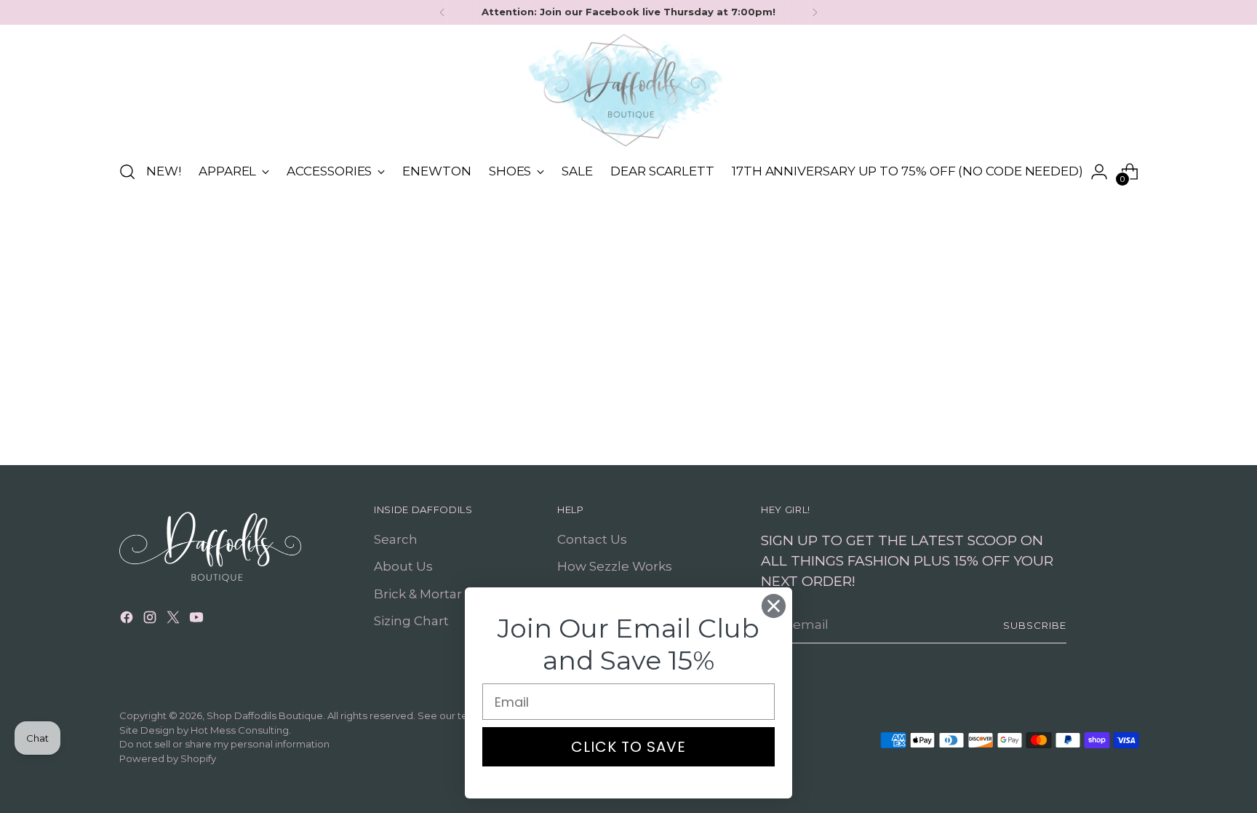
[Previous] (442, 12)
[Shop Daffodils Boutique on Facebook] (128, 620)
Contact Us (592, 539)
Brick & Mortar (418, 594)
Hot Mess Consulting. (241, 730)
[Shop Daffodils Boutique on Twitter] (174, 620)
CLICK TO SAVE (628, 747)
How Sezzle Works (614, 566)
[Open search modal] (127, 171)
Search (396, 539)
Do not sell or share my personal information (224, 744)
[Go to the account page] (1099, 171)
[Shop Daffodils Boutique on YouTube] (198, 620)
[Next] (815, 12)
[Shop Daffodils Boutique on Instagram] (151, 620)
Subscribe (1034, 625)
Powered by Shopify (167, 758)
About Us (403, 566)
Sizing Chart (411, 621)
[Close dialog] (773, 606)
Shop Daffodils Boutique (265, 715)
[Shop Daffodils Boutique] (628, 90)
